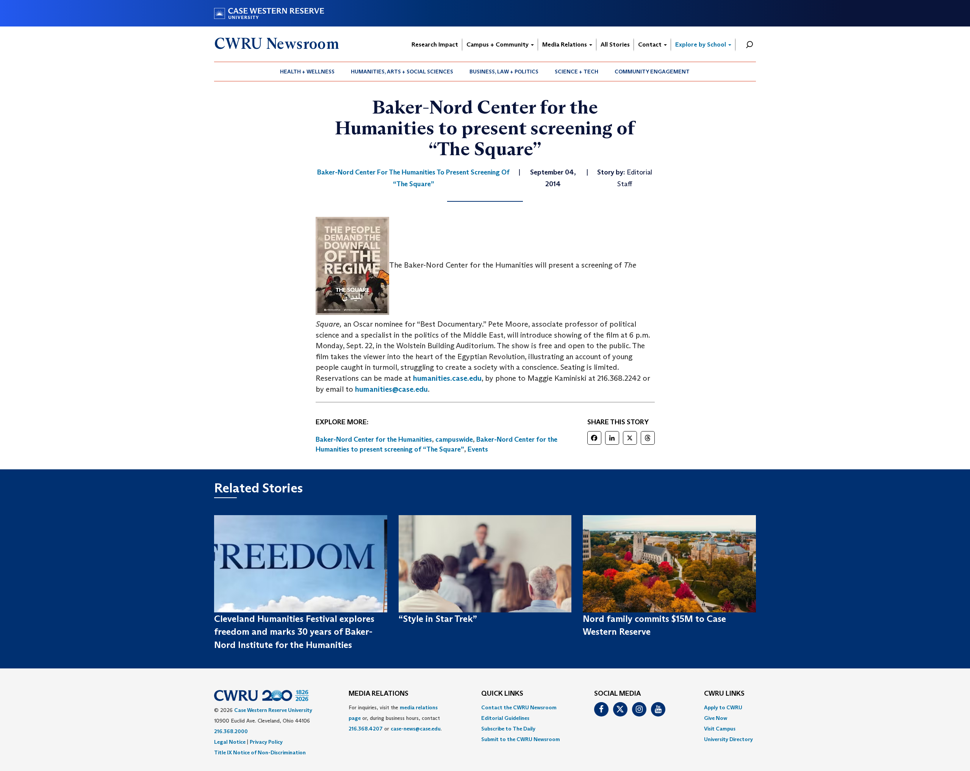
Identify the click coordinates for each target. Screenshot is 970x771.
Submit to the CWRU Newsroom (520, 739)
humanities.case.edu (447, 378)
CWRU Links (724, 694)
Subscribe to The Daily (508, 728)
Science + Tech (576, 71)
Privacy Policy (266, 741)
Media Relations (565, 44)
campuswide (454, 439)
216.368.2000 (231, 731)
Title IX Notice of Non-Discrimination (260, 752)
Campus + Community (498, 44)
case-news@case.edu (416, 728)
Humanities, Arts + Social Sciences (402, 71)
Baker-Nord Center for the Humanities (374, 439)
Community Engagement (652, 71)
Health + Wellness (307, 71)
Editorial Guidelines (505, 718)
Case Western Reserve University (273, 710)
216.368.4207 (366, 728)
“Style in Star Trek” (438, 618)
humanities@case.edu (391, 389)
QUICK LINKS (502, 694)
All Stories (615, 44)
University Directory (728, 739)
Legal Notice (230, 741)
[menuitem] (307, 71)
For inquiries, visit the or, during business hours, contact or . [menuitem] (395, 718)
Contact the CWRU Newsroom (519, 707)
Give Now (715, 718)
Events (478, 449)
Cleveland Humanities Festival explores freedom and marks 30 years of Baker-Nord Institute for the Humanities (294, 631)
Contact (650, 44)
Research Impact (434, 44)
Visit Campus (719, 728)
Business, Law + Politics (503, 71)
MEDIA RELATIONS (378, 694)
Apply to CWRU (723, 707)
